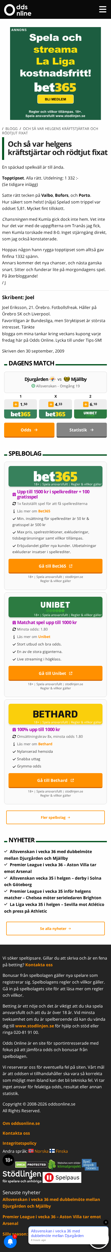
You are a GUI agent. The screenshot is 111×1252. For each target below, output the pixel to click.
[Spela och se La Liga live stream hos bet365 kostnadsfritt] (55, 118)
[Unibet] (90, 414)
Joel (29, 297)
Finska (61, 1151)
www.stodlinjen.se (34, 1026)
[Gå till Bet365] (55, 476)
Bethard (45, 743)
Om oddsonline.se (21, 1123)
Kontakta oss (39, 965)
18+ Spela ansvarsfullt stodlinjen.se (55, 577)
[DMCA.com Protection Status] (31, 1164)
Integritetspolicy (19, 1143)
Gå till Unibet (52, 673)
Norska (41, 1151)
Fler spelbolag (53, 817)
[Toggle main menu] (103, 9)
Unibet (44, 636)
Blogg (11, 128)
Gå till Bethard (52, 780)
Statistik (78, 430)
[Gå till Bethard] (55, 714)
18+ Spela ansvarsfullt (51, 484)
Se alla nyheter (53, 928)
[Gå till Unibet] (55, 607)
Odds (26, 430)
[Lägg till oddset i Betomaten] (16, 404)
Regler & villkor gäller (86, 484)
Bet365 (44, 511)
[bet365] (20, 414)
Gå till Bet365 (52, 566)
